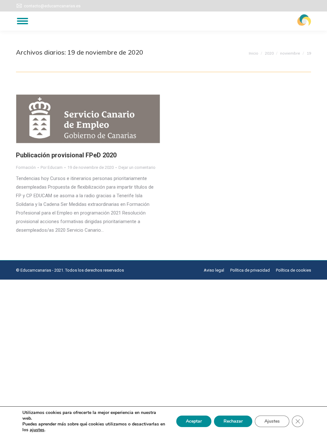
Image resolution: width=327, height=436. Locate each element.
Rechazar (233, 421)
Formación (26, 167)
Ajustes (272, 421)
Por (52, 167)
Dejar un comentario (137, 167)
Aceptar (194, 421)
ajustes (37, 430)
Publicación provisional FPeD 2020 (66, 155)
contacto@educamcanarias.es (52, 6)
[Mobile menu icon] (22, 21)
